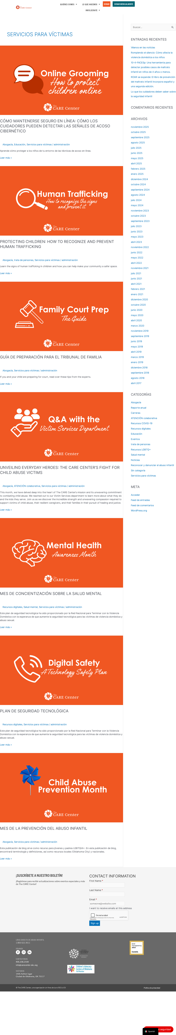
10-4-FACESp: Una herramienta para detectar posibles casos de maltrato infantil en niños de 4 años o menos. (151, 67)
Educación (19, 144)
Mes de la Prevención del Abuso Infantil (43, 828)
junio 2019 (136, 341)
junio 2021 (136, 278)
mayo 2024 (137, 205)
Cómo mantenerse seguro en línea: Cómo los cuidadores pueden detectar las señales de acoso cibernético (55, 126)
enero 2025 (137, 174)
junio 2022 (136, 252)
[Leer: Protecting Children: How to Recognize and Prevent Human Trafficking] (61, 200)
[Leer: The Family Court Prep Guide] (61, 316)
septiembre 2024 (140, 189)
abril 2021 (136, 283)
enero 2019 (137, 362)
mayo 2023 (137, 236)
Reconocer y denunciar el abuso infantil (152, 465)
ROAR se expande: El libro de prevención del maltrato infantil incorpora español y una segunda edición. (153, 82)
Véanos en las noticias (143, 47)
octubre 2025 (138, 132)
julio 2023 (136, 226)
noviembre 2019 (139, 331)
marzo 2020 (137, 325)
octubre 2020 (138, 304)
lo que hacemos (90, 4)
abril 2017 (136, 383)
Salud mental (31, 607)
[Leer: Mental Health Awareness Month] (61, 552)
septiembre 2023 (140, 221)
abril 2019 (136, 351)
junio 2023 (136, 231)
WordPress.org (139, 510)
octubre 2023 (138, 215)
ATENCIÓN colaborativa (27, 486)
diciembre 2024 (139, 179)
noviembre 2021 (139, 268)
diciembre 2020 (139, 299)
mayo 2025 (137, 158)
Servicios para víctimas (39, 144)
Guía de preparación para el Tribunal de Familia (51, 357)
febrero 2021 (138, 289)
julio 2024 (136, 200)
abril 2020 (136, 320)
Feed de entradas (140, 500)
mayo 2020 (137, 315)
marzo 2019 (137, 357)
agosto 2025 (138, 142)
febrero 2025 (138, 168)
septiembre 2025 (140, 137)
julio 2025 (136, 147)
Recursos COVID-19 (141, 423)
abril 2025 (136, 163)
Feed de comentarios (142, 505)
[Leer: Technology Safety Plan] (61, 670)
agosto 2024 (138, 194)
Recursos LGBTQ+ (141, 449)
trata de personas (23, 260)
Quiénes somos (67, 4)
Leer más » (6, 157)
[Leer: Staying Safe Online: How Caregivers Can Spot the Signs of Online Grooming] (61, 80)
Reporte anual (138, 407)
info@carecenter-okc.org (26, 965)
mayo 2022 (137, 257)
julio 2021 (136, 273)
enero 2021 (137, 294)
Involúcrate (91, 10)
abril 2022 (136, 263)
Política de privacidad (152, 988)
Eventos (135, 439)
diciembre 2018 (139, 367)
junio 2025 (136, 153)
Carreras (135, 413)
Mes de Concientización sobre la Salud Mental (51, 593)
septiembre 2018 (140, 372)
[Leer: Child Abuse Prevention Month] (61, 787)
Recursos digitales (12, 607)
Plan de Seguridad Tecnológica (34, 711)
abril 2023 (136, 242)
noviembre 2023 (140, 210)
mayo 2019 (137, 346)
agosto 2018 (137, 378)
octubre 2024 (138, 184)
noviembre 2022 (140, 247)
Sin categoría (138, 470)
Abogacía (8, 144)
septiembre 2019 (140, 336)
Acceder (135, 495)
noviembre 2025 (140, 127)
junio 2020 (136, 310)
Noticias (135, 460)
